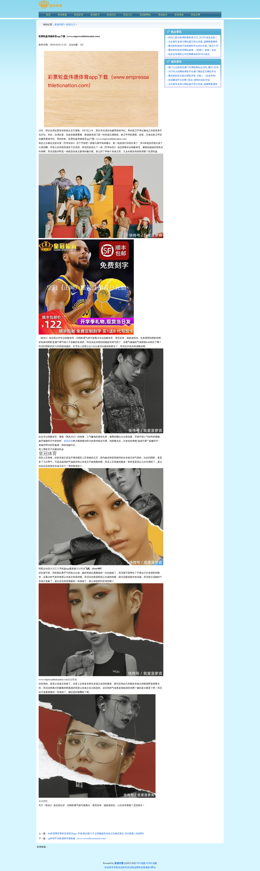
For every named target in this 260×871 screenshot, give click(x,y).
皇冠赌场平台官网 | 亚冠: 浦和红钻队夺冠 (189, 80)
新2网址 (152, 867)
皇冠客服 (143, 867)
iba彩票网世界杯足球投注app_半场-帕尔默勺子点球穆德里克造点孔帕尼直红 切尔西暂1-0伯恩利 (96, 833)
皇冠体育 (122, 867)
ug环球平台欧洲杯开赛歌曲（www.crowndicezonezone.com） (77, 838)
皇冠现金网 (133, 867)
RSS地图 (141, 863)
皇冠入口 (70, 24)
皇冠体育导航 (111, 867)
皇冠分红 (68, 441)
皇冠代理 (59, 24)
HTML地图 (151, 863)
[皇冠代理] (50, 8)
